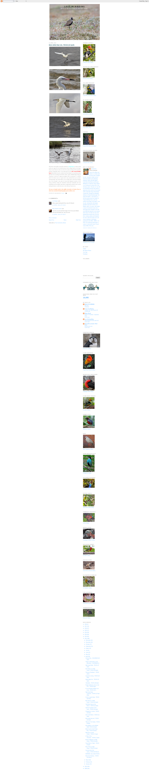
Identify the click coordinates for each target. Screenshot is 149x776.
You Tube (85, 252)
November (88, 642)
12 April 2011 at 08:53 (59, 214)
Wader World (88, 313)
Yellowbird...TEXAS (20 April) (92, 683)
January (88, 764)
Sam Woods (93, 168)
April (87, 656)
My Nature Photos (87, 250)
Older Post (78, 220)
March (87, 760)
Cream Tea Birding (89, 308)
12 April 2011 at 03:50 (59, 205)
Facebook (85, 254)
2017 (86, 626)
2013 (86, 634)
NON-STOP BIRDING (89, 304)
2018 (86, 624)
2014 (86, 632)
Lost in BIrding (74, 6)
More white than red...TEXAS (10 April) (61, 45)
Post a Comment (52, 217)
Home (65, 220)
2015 (86, 630)
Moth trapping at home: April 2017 (92, 320)
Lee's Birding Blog (89, 319)
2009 (86, 768)
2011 (86, 638)
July (87, 650)
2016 (86, 628)
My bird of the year (88, 326)
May (87, 654)
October (88, 644)
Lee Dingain (55, 201)
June (87, 652)
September (88, 646)
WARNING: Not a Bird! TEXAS (92, 753)
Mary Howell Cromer (56, 208)
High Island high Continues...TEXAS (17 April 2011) (92, 693)
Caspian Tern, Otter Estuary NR (91, 310)
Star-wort (86, 305)
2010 (86, 766)
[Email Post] (66, 193)
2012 (86, 636)
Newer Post (51, 220)
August (87, 648)
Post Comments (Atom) (60, 222)
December (88, 640)
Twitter (84, 248)
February (88, 762)
